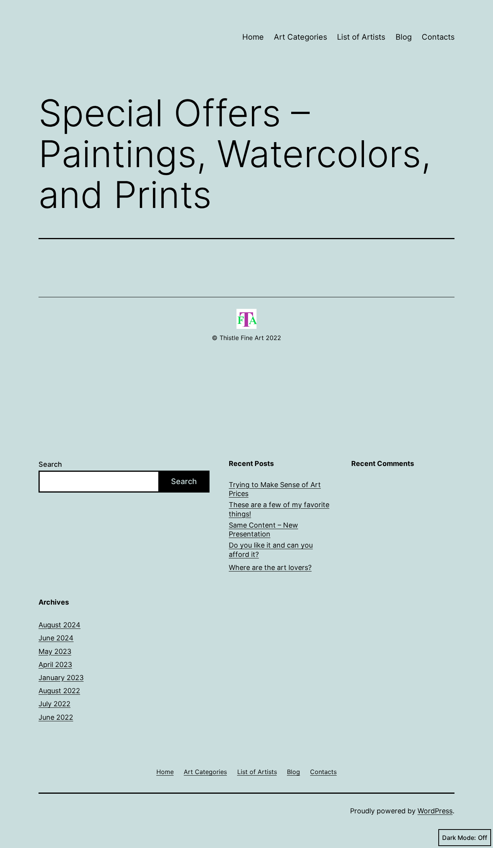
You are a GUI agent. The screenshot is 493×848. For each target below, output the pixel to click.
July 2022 (54, 704)
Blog (404, 37)
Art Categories (300, 37)
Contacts (438, 37)
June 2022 (56, 717)
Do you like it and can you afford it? (271, 549)
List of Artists (361, 37)
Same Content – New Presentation (263, 529)
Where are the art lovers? (270, 567)
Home (253, 37)
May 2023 (55, 651)
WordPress (435, 811)
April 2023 (55, 664)
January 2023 (61, 678)
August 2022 (59, 691)
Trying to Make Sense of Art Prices (275, 489)
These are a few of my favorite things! (279, 509)
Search (50, 464)
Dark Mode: (459, 837)
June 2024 (56, 638)
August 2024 (59, 625)
